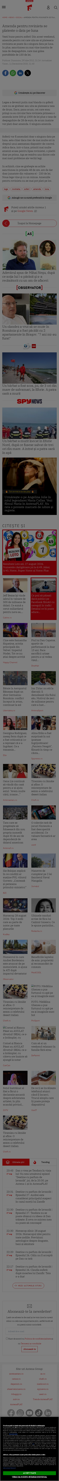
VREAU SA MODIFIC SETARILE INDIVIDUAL (29, 1477)
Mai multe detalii (13, 1434)
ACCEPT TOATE (29, 1473)
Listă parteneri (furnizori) (9, 1468)
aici (33, 1443)
